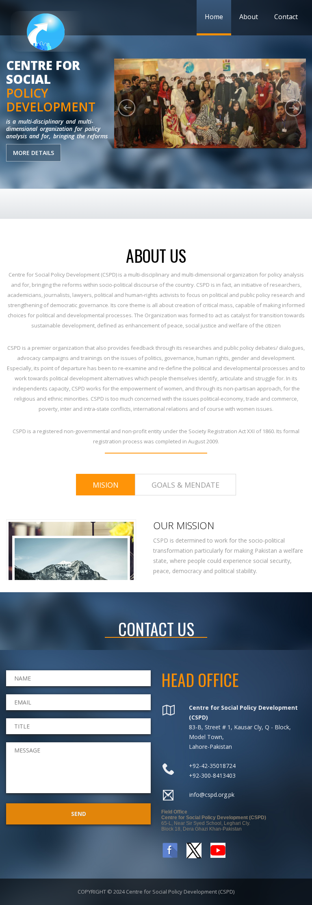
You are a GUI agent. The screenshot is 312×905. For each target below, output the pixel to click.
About (248, 16)
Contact (286, 16)
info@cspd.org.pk (211, 794)
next (293, 107)
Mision (106, 485)
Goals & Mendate (185, 485)
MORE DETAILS (33, 153)
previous (126, 107)
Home (214, 16)
